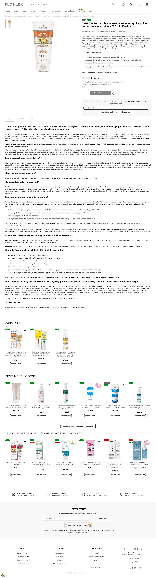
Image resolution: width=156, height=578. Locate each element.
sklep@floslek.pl (134, 562)
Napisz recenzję (122, 31)
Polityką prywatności (81, 532)
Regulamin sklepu (22, 560)
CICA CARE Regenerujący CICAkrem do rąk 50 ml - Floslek (115, 406)
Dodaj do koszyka (100, 93)
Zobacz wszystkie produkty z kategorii (78, 426)
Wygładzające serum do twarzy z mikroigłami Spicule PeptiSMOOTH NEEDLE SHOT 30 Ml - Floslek (115, 465)
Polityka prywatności (22, 556)
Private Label (59, 553)
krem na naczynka (58, 144)
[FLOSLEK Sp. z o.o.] (14, 4)
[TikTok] (140, 567)
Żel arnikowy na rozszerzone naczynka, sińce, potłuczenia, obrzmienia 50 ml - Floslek (41, 353)
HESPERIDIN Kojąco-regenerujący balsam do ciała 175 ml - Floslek (41, 407)
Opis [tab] (9, 119)
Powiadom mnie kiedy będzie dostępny (116, 112)
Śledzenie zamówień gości (96, 556)
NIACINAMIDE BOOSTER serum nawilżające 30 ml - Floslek (140, 463)
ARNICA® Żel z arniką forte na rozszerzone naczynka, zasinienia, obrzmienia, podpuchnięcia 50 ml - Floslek (16, 354)
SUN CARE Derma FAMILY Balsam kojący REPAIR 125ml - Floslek (65, 464)
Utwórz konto (96, 564)
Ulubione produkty (96, 567)
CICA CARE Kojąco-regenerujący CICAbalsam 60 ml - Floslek (90, 406)
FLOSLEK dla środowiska (59, 564)
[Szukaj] (113, 4)
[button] (131, 4)
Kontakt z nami (22, 564)
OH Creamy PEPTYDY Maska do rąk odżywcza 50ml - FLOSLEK (90, 463)
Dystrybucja (59, 556)
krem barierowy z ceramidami (77, 144)
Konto (96, 553)
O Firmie (59, 560)
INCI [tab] (31, 119)
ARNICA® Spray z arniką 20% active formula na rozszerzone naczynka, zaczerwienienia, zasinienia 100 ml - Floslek (65, 354)
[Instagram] (135, 567)
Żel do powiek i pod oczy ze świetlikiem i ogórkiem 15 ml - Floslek (41, 464)
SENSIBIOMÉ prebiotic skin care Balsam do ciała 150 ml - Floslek (16, 406)
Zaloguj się (96, 560)
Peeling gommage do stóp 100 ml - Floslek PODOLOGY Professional (65, 407)
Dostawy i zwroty (22, 553)
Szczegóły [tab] (20, 119)
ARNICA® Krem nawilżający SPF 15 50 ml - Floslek (16, 463)
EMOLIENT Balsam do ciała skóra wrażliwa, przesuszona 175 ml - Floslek (139, 407)
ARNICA (87, 31)
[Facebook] (127, 567)
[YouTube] (131, 567)
